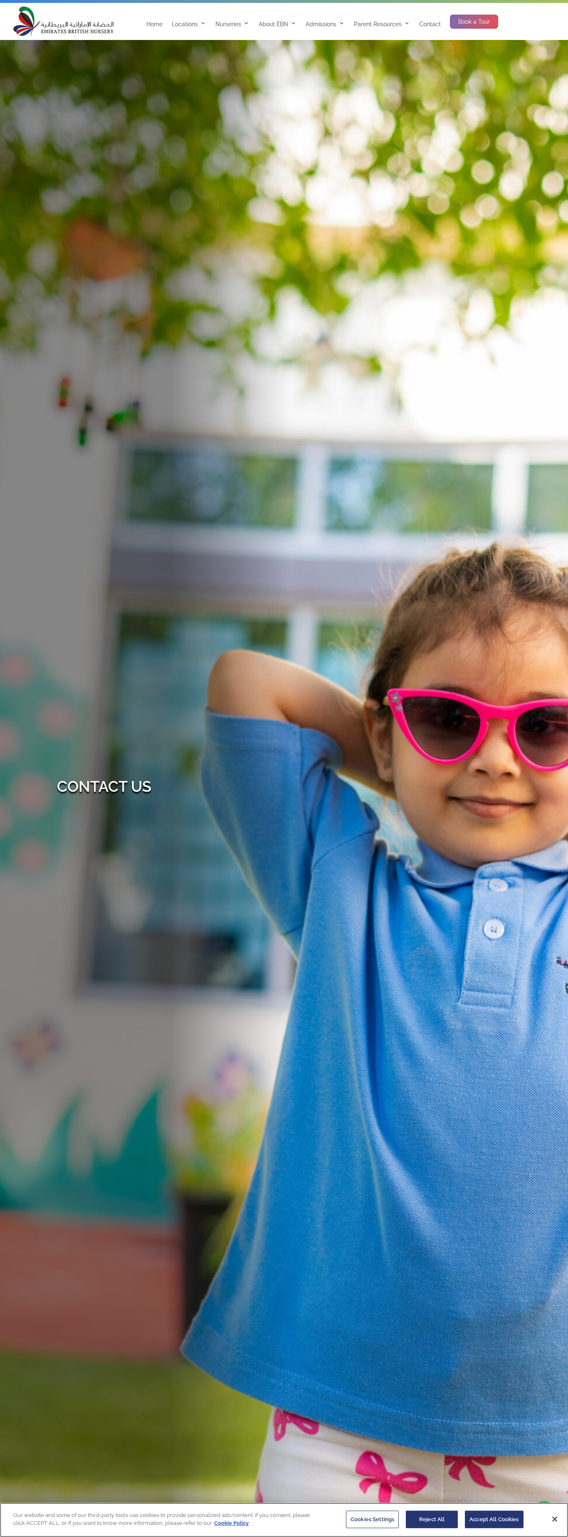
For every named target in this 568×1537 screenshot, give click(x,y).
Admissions (321, 24)
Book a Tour (474, 21)
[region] (284, 1520)
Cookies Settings (372, 1519)
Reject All (432, 1519)
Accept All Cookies (494, 1519)
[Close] (555, 1519)
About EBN (273, 24)
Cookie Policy (231, 1523)
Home (154, 24)
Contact (430, 24)
